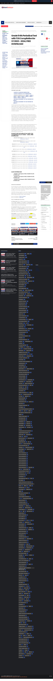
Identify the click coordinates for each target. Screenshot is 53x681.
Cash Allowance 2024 (22, 418)
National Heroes (21, 608)
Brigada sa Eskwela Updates (23, 416)
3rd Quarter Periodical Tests (23, 297)
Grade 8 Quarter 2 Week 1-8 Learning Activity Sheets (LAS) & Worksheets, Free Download (45, 197)
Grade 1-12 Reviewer (28, 290)
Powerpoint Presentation (22, 312)
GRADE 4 (19, 96)
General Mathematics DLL (22, 558)
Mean (28, 595)
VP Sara (20, 436)
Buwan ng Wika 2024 (22, 516)
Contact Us (37, 268)
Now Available (21, 480)
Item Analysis (21, 582)
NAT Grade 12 (43, 219)
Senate (20, 644)
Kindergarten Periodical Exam (23, 405)
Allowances (20, 507)
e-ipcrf (25, 410)
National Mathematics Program (23, 273)
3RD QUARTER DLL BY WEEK (23, 374)
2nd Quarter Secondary (22, 502)
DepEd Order (28, 421)
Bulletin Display (4, 37)
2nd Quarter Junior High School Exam (24, 372)
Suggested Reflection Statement (23, 432)
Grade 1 (30, 558)
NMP (29, 270)
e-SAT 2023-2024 (44, 227)
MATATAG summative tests (23, 392)
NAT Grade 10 (21, 323)
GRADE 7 (31, 96)
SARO (24, 635)
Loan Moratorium (21, 476)
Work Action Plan (21, 653)
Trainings (26, 650)
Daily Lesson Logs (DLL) (9, 22)
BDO (19, 511)
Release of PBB (28, 350)
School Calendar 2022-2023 (23, 639)
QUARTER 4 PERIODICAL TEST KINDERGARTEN (22, 93)
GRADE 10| (24, 97)
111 (19, 498)
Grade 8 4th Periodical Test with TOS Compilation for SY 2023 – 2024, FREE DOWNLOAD (32, 231)
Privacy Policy (38, 270)
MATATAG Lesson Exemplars (23, 279)
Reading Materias (44, 222)
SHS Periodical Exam (22, 281)
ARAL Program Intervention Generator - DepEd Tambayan (5, 66)
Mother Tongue (26, 597)
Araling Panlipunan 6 (22, 509)
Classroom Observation (26, 443)
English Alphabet (21, 423)
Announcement (30, 438)
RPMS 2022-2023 (21, 487)
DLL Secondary (21, 359)
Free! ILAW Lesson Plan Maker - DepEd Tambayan (5, 53)
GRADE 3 (15, 96)
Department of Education (22, 301)
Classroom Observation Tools (23, 445)
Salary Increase (21, 326)
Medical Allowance (21, 427)
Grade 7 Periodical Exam (22, 463)
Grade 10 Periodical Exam (22, 454)
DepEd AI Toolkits (31, 22)
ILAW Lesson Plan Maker (21, 22)
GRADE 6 (27, 96)
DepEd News (30, 529)
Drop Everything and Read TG (23, 321)
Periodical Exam (13, 31)
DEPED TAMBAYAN (21, 284)
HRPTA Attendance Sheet (22, 571)
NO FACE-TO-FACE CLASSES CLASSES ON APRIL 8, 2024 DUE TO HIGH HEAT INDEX (11, 290)
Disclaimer (37, 269)
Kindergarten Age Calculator (23, 584)
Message (20, 597)
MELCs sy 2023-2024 (22, 591)
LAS (27, 586)
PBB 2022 (25, 485)
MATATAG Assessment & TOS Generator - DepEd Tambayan (5, 58)
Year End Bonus (29, 653)
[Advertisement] (33, 12)
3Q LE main (20, 383)
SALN (19, 635)
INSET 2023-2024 (44, 214)
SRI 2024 (29, 635)
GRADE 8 (15, 97)
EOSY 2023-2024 (21, 547)
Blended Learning (21, 513)
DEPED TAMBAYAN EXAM (22, 288)
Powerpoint (20, 341)
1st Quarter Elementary (22, 319)
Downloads (20, 290)
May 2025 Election (21, 595)
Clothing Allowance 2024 (22, 401)
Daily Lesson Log (44, 207)
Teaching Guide (28, 434)
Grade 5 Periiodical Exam (22, 562)
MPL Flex (20, 593)
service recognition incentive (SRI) (24, 496)
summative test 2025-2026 (27, 394)
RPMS (30, 485)
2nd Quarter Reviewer (22, 308)
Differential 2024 (21, 544)
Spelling (25, 644)
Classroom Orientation (22, 376)
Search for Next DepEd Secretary (23, 642)
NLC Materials (21, 604)
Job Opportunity (21, 381)
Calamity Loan (27, 522)
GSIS (26, 555)
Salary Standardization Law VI (27, 637)
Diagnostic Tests (4, 38)
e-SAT (25, 436)
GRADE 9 (19, 97)
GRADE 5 (23, 96)
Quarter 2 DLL (21, 259)
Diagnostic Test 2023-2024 (23, 540)
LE (26, 323)
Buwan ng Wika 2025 (22, 518)
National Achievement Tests (23, 370)
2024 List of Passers (22, 438)
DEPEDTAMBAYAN (21, 255)
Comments (49, 182)
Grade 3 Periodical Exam (22, 458)
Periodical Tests (28, 295)
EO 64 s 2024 (21, 403)
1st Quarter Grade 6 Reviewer (27, 498)
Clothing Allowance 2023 (22, 527)
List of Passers (28, 425)
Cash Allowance (21, 390)
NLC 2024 (20, 600)
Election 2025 (26, 551)
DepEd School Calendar (28, 447)
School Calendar (21, 489)
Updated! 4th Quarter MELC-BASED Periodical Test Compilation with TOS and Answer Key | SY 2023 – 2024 (15, 231)
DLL (27, 275)
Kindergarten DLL (21, 586)
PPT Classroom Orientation (4, 40)
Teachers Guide (21, 434)
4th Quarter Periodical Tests (18, 30)
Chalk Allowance (21, 421)
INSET (20, 469)
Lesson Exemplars (21, 275)
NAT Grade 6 (43, 221)
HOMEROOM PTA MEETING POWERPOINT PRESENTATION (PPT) (25, 568)
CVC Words (20, 522)
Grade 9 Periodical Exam (26, 30)
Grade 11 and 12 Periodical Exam (23, 560)
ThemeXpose (6, 677)
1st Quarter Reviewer (22, 317)
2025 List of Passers (22, 500)
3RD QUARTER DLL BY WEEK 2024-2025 (24, 412)
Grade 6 (30, 564)
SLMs (19, 348)
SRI (27, 487)
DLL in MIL (30, 401)
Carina (20, 443)
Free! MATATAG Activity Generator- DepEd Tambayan (5, 61)
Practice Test (30, 626)
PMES (20, 394)
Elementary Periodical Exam (23, 385)
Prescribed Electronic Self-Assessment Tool (25, 628)
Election (20, 551)
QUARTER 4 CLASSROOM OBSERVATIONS (21, 92)
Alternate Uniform (27, 507)
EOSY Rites (20, 549)
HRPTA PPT (20, 575)
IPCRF (30, 385)
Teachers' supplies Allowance (23, 648)
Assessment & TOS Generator (45, 51)
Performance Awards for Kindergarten (24, 361)
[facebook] (51, 3)
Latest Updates (21, 425)
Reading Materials (27, 341)
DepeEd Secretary (21, 538)
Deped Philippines (21, 449)
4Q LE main (20, 396)
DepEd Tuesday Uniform (22, 533)
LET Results (29, 328)
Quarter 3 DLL (28, 264)
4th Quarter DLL (21, 295)
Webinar (20, 491)
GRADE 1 (27, 95)
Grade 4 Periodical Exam (22, 460)
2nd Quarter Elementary (22, 332)
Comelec (30, 527)
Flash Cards (28, 423)
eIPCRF (29, 410)
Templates (20, 650)
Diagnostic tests (29, 449)
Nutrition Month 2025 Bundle (23, 617)
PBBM (20, 622)
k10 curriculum (44, 229)
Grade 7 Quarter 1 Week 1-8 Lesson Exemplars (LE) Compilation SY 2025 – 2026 (11, 268)
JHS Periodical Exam (33, 30)
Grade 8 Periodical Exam (22, 465)
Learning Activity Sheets (22, 26)
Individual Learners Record (23, 580)
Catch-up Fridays (29, 277)
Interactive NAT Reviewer (45, 216)
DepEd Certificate (21, 368)
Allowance (27, 505)
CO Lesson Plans (21, 520)
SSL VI (20, 637)
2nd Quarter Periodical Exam (23, 306)
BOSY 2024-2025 (29, 511)
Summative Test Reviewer (22, 646)
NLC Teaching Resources (22, 606)
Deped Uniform (29, 538)
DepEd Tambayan (22, 196)
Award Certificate (21, 365)
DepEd (28, 253)
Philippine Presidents (22, 626)
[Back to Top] (51, 676)
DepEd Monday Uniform (22, 529)
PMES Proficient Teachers (22, 624)
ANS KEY (27, 139)
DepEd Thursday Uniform (22, 531)
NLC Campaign (26, 600)
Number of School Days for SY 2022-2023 (25, 613)
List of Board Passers (22, 474)
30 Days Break (21, 505)
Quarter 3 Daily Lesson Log (23, 266)
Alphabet (20, 414)
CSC (31, 520)
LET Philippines (21, 407)
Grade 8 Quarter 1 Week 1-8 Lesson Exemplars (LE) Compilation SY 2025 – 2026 (11, 254)
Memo (30, 392)
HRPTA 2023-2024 (44, 210)
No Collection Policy (22, 611)
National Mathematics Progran (23, 478)
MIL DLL (29, 591)
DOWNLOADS (38, 22)
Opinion (20, 485)
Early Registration (27, 549)
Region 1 (28, 633)
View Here (34, 1)
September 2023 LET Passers (23, 330)
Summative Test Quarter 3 (22, 354)
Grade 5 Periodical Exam (22, 564)
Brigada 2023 (27, 396)
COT (27, 520)
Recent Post (42, 182)
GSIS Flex (30, 555)
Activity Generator (43, 49)
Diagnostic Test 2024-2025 (23, 542)
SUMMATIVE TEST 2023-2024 (23, 352)
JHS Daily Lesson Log (22, 270)
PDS (24, 622)
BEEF (23, 511)
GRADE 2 (31, 95)
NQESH (30, 606)
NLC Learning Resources (22, 602)
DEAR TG (30, 319)
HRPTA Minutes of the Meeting (23, 573)
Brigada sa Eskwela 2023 (28, 383)
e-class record (27, 655)
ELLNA (27, 544)
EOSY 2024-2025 (29, 547)
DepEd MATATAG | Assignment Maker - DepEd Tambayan (5, 55)
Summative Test (21, 286)
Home (12, 30)
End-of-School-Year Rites (22, 553)
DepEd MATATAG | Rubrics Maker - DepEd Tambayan (4, 64)
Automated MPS (30, 509)
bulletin (20, 410)
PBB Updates (21, 337)
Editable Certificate (29, 368)
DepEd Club (21, 197)
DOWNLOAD (22, 139)
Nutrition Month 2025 (22, 615)
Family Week (20, 555)
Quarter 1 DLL (21, 264)
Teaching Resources (22, 363)
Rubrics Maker (43, 50)
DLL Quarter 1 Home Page (27, 348)
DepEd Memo (21, 447)
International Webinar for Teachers (24, 471)
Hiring (26, 575)
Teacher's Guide (4, 43)
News (31, 478)
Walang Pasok (28, 489)
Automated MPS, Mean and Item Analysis (4, 36)
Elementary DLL (21, 350)
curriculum (20, 655)
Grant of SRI (30, 467)
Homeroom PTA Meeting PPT (4, 42)
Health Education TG (22, 328)
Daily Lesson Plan (21, 277)
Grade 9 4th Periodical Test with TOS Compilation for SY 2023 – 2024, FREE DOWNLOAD (24, 231)
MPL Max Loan (26, 593)
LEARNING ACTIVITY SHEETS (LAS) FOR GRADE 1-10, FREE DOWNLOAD (11, 261)
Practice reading (28, 381)
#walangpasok (21, 299)
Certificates (20, 343)
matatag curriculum (22, 257)
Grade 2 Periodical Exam (22, 456)
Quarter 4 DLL (30, 281)
